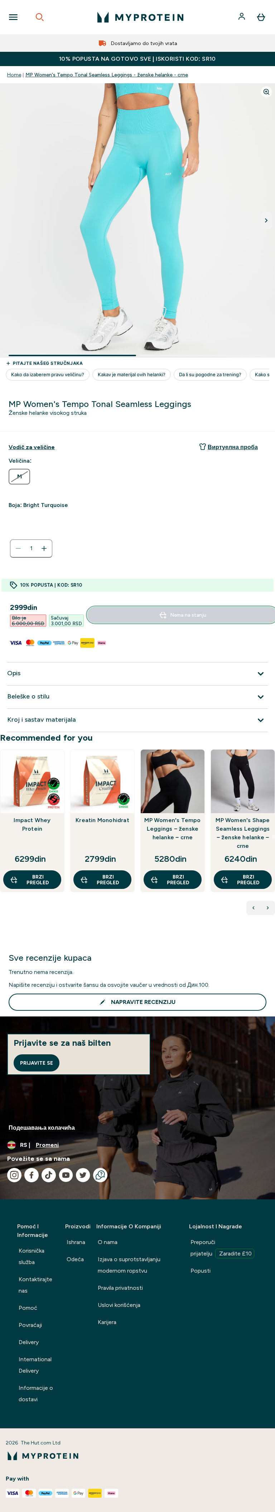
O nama (107, 1242)
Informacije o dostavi (36, 1393)
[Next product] (268, 908)
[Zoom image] (266, 92)
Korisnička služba (31, 1256)
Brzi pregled (37, 879)
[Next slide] (273, 836)
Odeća (75, 1259)
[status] (31, 548)
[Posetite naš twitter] (83, 1175)
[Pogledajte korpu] (261, 17)
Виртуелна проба (233, 447)
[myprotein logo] (140, 17)
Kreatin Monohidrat (102, 820)
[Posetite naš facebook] (31, 1175)
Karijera (107, 1322)
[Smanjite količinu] (18, 548)
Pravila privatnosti (120, 1288)
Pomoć (28, 1308)
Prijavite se (36, 1063)
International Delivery (35, 1365)
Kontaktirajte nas (35, 1285)
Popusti (200, 1271)
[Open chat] (100, 1175)
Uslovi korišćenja (119, 1305)
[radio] (19, 476)
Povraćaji (30, 1325)
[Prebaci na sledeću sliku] (266, 220)
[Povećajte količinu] (44, 548)
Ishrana (76, 1242)
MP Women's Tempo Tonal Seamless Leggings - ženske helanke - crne (106, 75)
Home (14, 75)
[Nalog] (242, 17)
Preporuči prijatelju (221, 1248)
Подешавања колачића (42, 1128)
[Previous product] (253, 908)
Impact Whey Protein (32, 824)
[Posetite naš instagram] (14, 1175)
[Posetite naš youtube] (66, 1175)
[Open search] (40, 17)
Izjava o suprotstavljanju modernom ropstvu (129, 1265)
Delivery (29, 1342)
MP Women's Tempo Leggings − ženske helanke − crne (172, 828)
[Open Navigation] (13, 17)
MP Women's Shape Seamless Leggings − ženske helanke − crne (243, 833)
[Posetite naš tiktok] (49, 1175)
